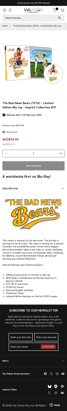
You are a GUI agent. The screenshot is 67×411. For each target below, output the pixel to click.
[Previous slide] (2, 3)
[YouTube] (63, 373)
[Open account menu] (10, 10)
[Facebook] (45, 373)
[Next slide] (65, 3)
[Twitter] (51, 373)
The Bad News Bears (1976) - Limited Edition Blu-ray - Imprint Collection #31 (37, 26)
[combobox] (30, 17)
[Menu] (4, 10)
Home (5, 26)
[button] (55, 10)
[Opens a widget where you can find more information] (55, 405)
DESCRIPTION (10, 188)
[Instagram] (57, 373)
